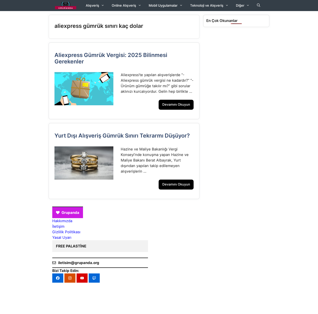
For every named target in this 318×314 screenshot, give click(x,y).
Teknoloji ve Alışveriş (206, 5)
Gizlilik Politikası (66, 232)
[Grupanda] (65, 5)
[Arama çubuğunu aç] (258, 5)
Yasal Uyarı (61, 237)
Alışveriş (92, 5)
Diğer (240, 5)
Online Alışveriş (124, 5)
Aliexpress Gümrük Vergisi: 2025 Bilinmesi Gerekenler (110, 58)
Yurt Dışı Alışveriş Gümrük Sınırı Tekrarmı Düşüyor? (122, 135)
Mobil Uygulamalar (163, 5)
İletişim (58, 226)
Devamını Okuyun (176, 104)
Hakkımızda (62, 221)
